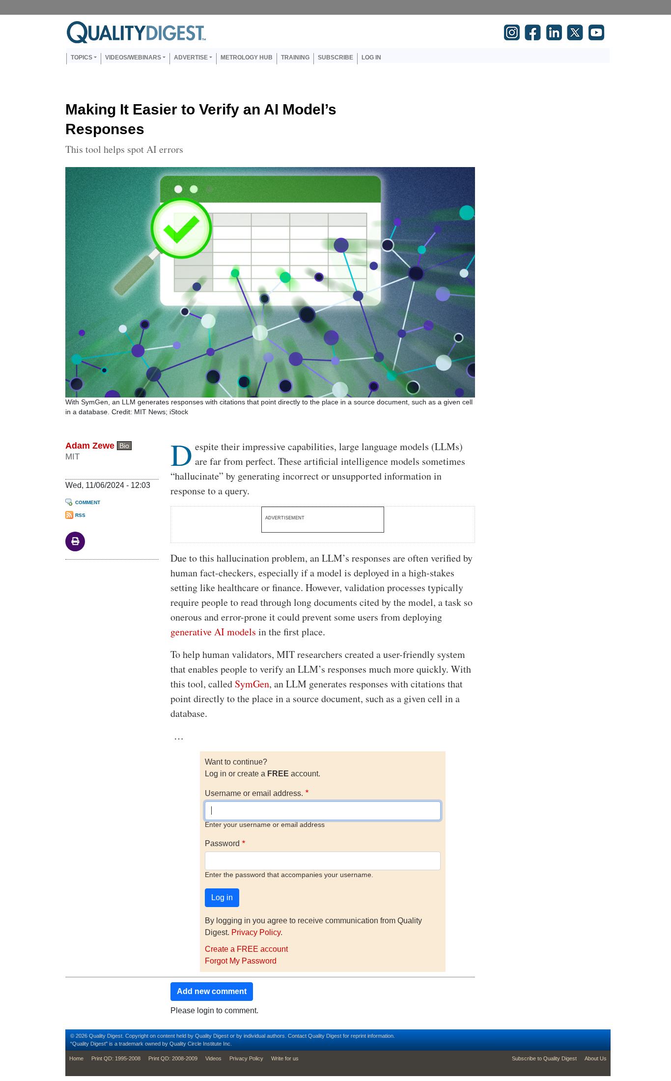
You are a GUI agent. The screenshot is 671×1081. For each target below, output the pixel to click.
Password (222, 843)
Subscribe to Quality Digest (544, 1058)
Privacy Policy (255, 932)
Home (76, 1058)
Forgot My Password (241, 961)
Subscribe (335, 57)
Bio (124, 446)
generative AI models (213, 631)
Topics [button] (81, 57)
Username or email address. (254, 793)
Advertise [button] (191, 57)
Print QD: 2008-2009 (172, 1058)
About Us (596, 1058)
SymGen (252, 683)
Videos (213, 1058)
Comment (87, 502)
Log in (371, 57)
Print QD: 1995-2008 (115, 1058)
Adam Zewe (89, 446)
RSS (80, 515)
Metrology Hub (247, 57)
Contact (297, 1036)
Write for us (285, 1058)
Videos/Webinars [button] (133, 57)
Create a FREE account (246, 949)
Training (295, 57)
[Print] (75, 541)
